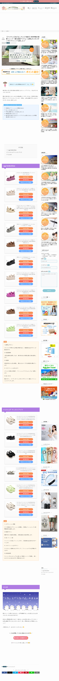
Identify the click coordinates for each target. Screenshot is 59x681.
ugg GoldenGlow (12, 150)
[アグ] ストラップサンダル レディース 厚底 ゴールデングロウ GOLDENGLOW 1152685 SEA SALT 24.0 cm (26, 190)
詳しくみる (36, 1)
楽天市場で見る (26, 179)
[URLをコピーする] (37, 673)
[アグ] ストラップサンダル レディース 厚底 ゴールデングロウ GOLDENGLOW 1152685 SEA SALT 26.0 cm (26, 274)
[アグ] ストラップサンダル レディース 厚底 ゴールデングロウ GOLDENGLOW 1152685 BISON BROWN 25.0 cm (26, 241)
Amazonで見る (26, 177)
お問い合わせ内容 (45, 271)
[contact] (55, 3)
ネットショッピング (11, 666)
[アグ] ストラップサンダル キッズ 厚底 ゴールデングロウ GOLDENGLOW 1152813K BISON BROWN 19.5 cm (26, 309)
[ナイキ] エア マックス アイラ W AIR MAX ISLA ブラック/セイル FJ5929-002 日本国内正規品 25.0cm (26, 452)
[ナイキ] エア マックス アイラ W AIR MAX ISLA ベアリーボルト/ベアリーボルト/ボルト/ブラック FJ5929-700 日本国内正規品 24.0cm (26, 487)
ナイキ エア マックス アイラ (15, 152)
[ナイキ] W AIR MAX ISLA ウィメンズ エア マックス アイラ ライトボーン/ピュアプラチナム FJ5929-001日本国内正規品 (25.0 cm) (25, 469)
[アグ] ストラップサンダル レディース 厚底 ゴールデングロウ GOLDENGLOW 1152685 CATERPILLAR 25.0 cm (26, 326)
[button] (4, 673)
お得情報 (8, 42)
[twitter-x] (50, 3)
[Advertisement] (29, 21)
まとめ (10, 154)
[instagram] (52, 3)
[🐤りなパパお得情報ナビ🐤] (13, 8)
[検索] (56, 3)
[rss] (53, 3)
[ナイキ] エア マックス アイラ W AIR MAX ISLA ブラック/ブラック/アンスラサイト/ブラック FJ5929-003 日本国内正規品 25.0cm (26, 435)
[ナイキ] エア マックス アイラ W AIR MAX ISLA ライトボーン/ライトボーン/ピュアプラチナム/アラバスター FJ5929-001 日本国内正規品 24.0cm (26, 418)
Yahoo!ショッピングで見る (26, 182)
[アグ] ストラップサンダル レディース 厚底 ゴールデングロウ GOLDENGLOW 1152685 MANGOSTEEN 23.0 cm (26, 291)
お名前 (43, 258)
